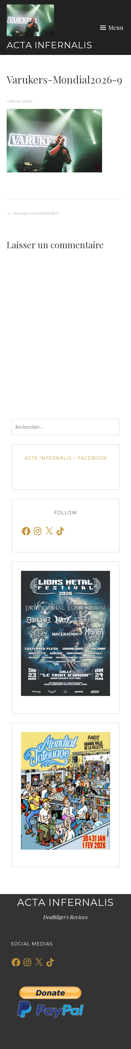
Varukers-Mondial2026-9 (36, 213)
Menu (115, 27)
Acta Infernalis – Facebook (65, 458)
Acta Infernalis (49, 45)
